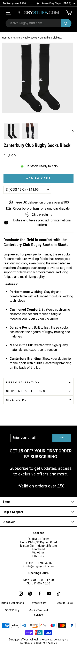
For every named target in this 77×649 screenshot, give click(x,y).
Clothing (16, 37)
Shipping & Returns (25, 391)
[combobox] (38, 23)
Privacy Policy (38, 602)
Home (5, 37)
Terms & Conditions (12, 602)
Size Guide (16, 399)
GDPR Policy (12, 610)
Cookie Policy (65, 602)
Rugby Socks (30, 37)
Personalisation (23, 382)
